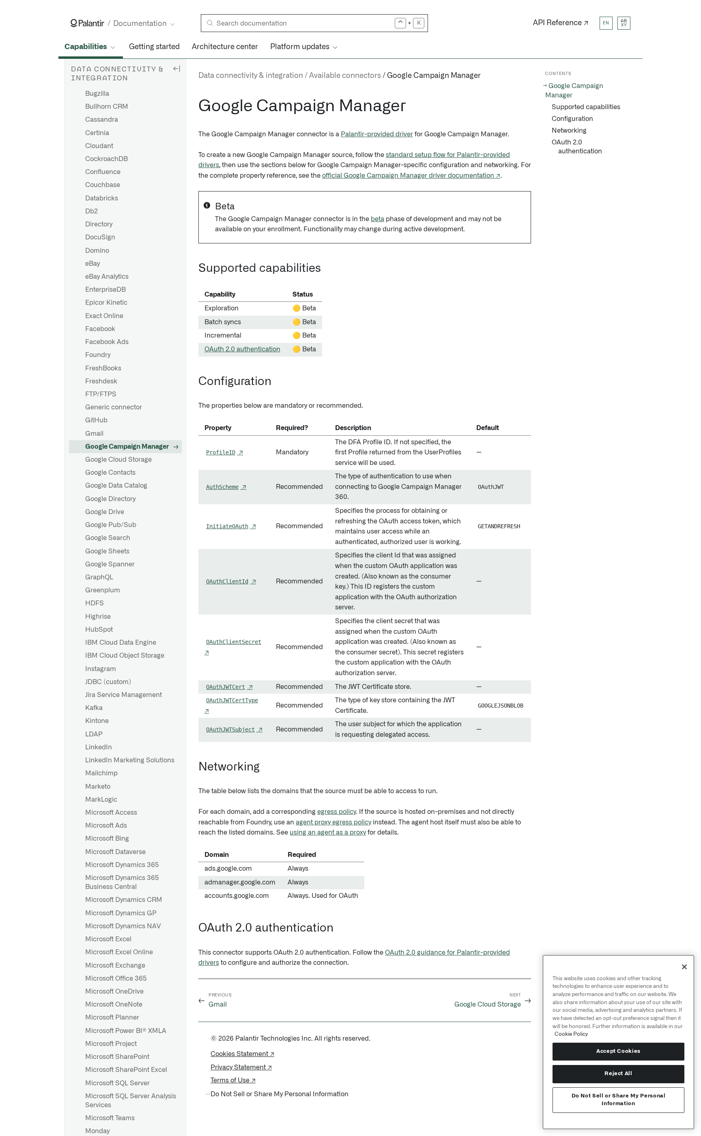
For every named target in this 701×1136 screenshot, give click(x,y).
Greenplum (102, 590)
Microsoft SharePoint (117, 1057)
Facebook (100, 329)
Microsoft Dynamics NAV (123, 926)
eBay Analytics (107, 276)
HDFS (94, 603)
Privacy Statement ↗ (241, 1067)
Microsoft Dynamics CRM (123, 900)
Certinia (97, 133)
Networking (569, 130)
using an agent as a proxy (328, 832)
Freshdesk (101, 381)
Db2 (91, 211)
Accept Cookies (618, 1051)
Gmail (94, 433)
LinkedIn (98, 747)
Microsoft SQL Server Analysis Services (130, 1100)
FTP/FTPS (100, 394)
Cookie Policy (571, 1034)
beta (377, 219)
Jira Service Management (123, 695)
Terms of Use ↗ (233, 1080)
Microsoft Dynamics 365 (122, 865)
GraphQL (99, 577)
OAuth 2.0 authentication (242, 349)
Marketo (97, 786)
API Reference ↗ (561, 23)
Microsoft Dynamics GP (121, 913)
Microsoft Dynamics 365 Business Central (122, 882)
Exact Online (104, 316)
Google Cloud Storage (118, 459)
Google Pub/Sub (110, 525)
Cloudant (99, 146)
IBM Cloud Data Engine (120, 642)
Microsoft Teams (110, 1118)
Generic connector (113, 407)
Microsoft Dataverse (115, 852)
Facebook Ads (107, 342)
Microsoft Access (111, 812)
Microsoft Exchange (115, 965)
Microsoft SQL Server (117, 1083)
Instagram (100, 669)
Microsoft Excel (108, 939)
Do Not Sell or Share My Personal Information (619, 1099)
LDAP (94, 734)
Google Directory (110, 499)
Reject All (618, 1073)
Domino (97, 250)
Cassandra (101, 119)
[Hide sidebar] (176, 68)
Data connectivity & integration (250, 76)
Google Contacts (110, 472)
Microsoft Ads (106, 825)
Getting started (154, 47)
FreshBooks (103, 368)
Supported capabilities (586, 107)
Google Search (107, 538)
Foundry (97, 355)
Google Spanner (110, 564)
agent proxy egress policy (333, 822)
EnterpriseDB (105, 289)
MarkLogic (101, 799)
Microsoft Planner (112, 1017)
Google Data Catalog (116, 485)
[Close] (684, 967)
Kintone (97, 721)
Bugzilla (97, 93)
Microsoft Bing (107, 838)
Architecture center (225, 47)
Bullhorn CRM (106, 106)
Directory (98, 224)
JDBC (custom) (108, 682)
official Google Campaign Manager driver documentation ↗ (411, 175)
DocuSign (100, 237)
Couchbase (102, 185)
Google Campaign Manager (127, 446)
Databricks (101, 198)
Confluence (102, 172)
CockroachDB (106, 159)
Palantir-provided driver (377, 134)
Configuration (572, 119)
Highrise (98, 616)
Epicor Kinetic (106, 302)
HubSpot (99, 629)
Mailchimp (101, 773)
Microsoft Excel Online (119, 952)
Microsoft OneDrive (114, 991)
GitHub (96, 420)
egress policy (336, 812)
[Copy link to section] (194, 106)
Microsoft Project (111, 1044)
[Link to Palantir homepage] (87, 23)
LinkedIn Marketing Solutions (129, 760)
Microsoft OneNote (113, 1004)
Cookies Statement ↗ (242, 1054)
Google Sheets (107, 551)
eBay (92, 263)
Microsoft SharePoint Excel (126, 1070)
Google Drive (104, 512)
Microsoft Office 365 (116, 978)
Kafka (94, 708)
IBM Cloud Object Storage (124, 655)
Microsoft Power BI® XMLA (125, 1031)
